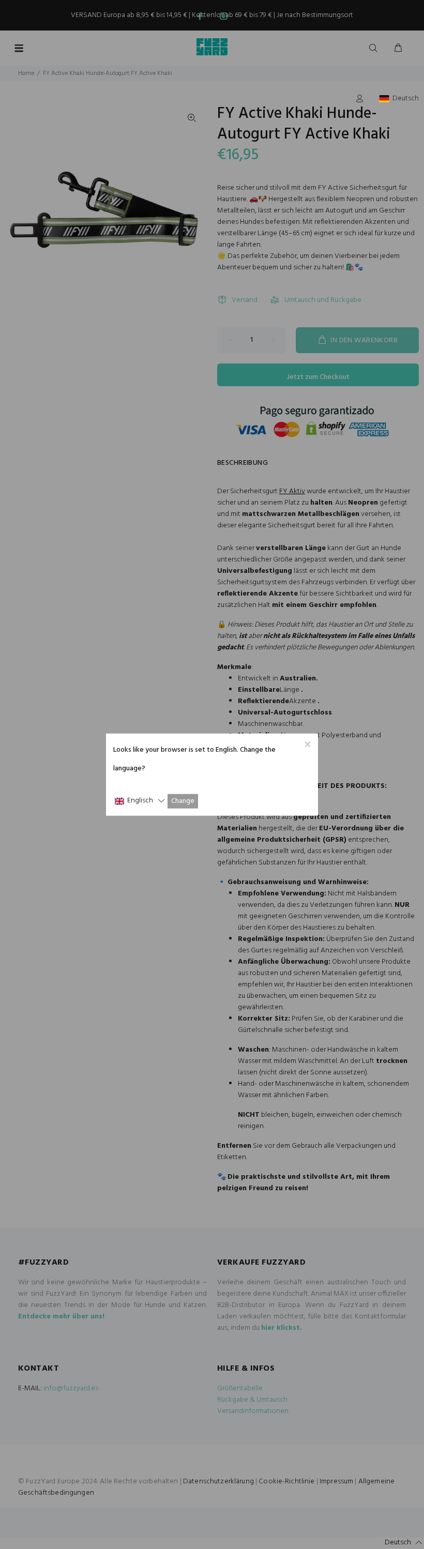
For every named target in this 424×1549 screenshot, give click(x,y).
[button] (139, 801)
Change (182, 801)
